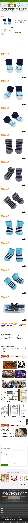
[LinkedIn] (6, 517)
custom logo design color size (19, 439)
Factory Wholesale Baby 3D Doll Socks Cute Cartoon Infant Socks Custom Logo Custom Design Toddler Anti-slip (23, 484)
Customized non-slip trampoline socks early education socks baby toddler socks (5, 484)
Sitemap (17, 519)
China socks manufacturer (7, 439)
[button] (27, 4)
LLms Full (21, 519)
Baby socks (7, 10)
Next (27, 479)
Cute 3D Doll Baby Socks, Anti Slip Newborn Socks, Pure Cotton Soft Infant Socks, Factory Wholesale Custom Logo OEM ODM (14, 484)
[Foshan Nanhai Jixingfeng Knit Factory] (1, 1)
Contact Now (18, 32)
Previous (1, 479)
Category (4, 10)
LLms (19, 519)
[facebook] (24, 517)
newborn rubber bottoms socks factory (11, 325)
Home (2, 10)
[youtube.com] (19, 517)
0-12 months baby (13, 439)
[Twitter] (11, 517)
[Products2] (14, 4)
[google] (15, 517)
